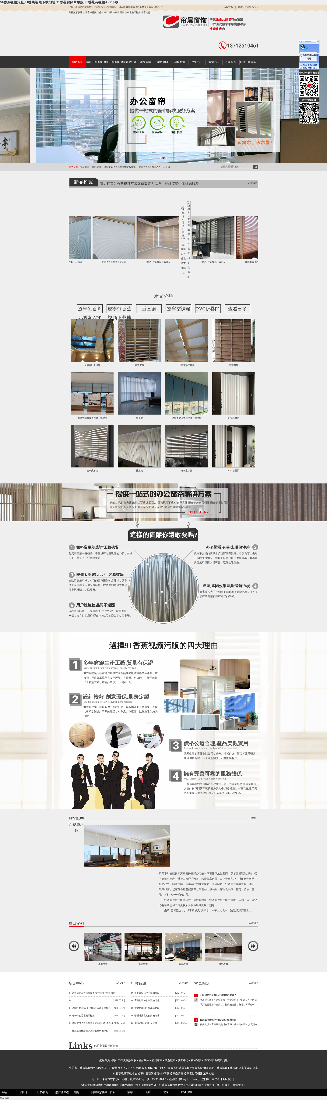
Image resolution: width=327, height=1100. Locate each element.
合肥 (148, 1092)
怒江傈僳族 (62, 1092)
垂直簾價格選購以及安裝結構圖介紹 (90, 1030)
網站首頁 (77, 62)
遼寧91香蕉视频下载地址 (77, 262)
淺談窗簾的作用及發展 (145, 1023)
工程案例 (182, 963)
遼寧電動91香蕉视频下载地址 (221, 1067)
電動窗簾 (96, 167)
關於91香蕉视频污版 (124, 1060)
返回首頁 (228, 7)
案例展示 (222, 963)
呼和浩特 (186, 1092)
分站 (4, 1092)
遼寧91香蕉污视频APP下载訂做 (154, 167)
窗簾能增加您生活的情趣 (146, 1000)
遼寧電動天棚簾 (133, 12)
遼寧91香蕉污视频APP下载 (99, 12)
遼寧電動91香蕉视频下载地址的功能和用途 (93, 993)
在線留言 (230, 62)
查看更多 (237, 308)
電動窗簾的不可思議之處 (146, 1008)
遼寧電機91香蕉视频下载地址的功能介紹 (92, 1023)
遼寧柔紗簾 (92, 470)
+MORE (252, 183)
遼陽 (166, 1092)
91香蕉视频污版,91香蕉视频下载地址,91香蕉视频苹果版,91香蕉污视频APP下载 (59, 2)
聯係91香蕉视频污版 (248, 7)
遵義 (76, 1092)
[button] (160, 158)
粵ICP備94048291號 (158, 1067)
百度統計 (227, 1079)
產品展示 (145, 62)
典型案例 (179, 62)
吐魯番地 (42, 1092)
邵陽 (112, 1092)
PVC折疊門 (208, 308)
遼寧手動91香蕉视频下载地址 (92, 418)
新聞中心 (213, 62)
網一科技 (222, 1085)
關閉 (317, 127)
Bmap (183, 1079)
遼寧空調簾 (119, 12)
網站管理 (238, 1085)
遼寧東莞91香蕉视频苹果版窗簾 (120, 167)
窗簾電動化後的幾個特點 (146, 993)
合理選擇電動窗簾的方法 (146, 1015)
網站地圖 (4, 1098)
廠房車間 (162, 62)
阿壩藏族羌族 (99, 1092)
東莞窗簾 (84, 167)
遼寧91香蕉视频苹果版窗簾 (140, 7)
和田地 (23, 1092)
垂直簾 (149, 308)
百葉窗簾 (139, 365)
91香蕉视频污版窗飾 (106, 1045)
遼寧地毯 (145, 12)
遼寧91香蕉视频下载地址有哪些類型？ (91, 1008)
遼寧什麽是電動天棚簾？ (84, 1015)
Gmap (195, 1079)
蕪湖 (130, 1092)
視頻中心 (196, 62)
